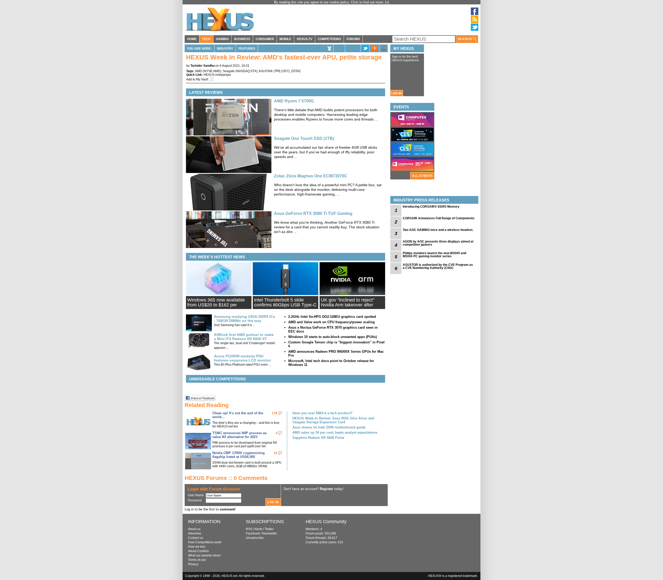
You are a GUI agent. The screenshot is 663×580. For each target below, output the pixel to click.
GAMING (222, 39)
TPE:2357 (282, 71)
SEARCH (465, 39)
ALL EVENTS (422, 176)
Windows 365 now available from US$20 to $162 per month (216, 304)
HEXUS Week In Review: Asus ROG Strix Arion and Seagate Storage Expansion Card (333, 420)
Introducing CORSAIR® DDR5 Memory (431, 206)
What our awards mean (204, 555)
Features (247, 48)
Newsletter (269, 533)
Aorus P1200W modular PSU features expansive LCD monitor (242, 358)
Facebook (253, 533)
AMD (198, 71)
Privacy (193, 564)
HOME (192, 39)
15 (275, 453)
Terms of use (197, 560)
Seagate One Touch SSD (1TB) (304, 138)
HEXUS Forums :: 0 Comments (226, 478)
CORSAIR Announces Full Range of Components (438, 218)
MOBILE (285, 39)
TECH (206, 39)
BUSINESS (242, 39)
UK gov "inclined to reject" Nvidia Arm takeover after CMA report (347, 304)
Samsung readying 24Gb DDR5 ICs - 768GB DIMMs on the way (244, 318)
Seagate (229, 71)
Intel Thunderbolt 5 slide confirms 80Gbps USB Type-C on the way (285, 304)
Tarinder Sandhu (202, 65)
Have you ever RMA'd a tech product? (322, 413)
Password (195, 500)
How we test (196, 546)
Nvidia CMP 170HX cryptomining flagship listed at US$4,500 (238, 455)
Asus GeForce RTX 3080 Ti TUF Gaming (313, 213)
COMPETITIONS (329, 39)
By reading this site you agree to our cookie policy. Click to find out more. (329, 2)
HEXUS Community (326, 521)
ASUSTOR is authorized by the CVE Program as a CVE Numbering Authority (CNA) (438, 266)
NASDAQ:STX (246, 71)
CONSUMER (265, 39)
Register (326, 489)
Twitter (269, 529)
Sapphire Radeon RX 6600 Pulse (318, 438)
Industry (225, 48)
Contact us (195, 538)
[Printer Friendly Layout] (384, 50)
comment (227, 509)
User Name (196, 495)
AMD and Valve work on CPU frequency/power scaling (331, 322)
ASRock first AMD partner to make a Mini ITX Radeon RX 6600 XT (244, 337)
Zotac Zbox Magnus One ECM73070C (310, 176)
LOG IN (396, 93)
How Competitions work (204, 542)
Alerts (258, 529)
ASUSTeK (266, 71)
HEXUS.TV (304, 39)
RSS (249, 529)
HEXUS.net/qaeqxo (217, 75)
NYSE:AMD (212, 71)
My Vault (202, 79)
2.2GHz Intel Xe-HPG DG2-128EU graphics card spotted (332, 317)
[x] (387, 2)
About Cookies (198, 551)
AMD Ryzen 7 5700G (294, 101)
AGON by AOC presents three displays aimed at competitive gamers (438, 243)
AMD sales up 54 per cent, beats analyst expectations (334, 432)
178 (274, 413)
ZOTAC (296, 71)
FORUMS (353, 39)
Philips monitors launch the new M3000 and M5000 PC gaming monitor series (434, 255)
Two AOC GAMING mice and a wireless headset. (438, 229)
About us (194, 529)
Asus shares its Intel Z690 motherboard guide (328, 427)
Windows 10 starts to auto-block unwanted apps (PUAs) (332, 337)
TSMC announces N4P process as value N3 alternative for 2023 (239, 435)
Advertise (194, 533)
